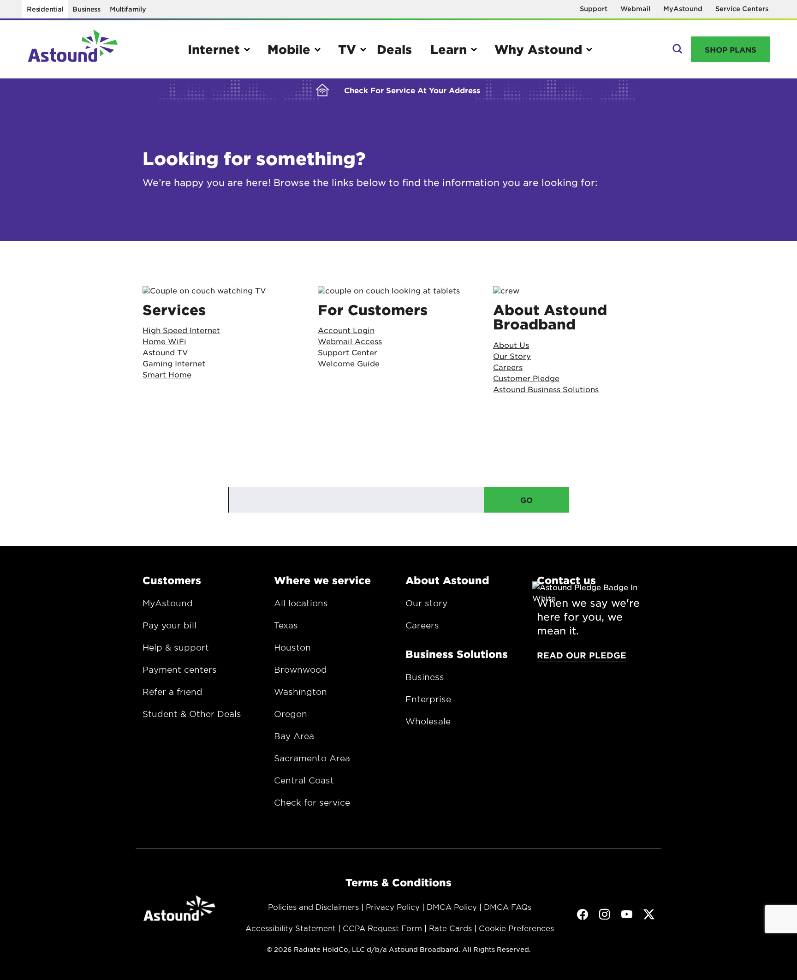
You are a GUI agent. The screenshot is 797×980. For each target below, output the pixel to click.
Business (86, 9)
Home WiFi (164, 341)
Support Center (347, 352)
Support (593, 8)
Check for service (312, 802)
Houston (292, 647)
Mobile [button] (289, 49)
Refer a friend (172, 692)
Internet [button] (214, 49)
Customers (172, 580)
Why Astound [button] (538, 49)
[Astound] (73, 49)
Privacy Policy (393, 906)
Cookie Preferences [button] (516, 927)
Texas (286, 625)
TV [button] (347, 49)
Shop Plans (730, 49)
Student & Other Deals (192, 714)
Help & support (176, 647)
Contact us (566, 580)
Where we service (322, 580)
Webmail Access (350, 341)
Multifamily (128, 9)
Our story (426, 603)
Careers (422, 625)
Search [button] (676, 49)
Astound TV (165, 352)
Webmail (635, 8)
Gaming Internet (174, 363)
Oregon (290, 714)
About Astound (447, 580)
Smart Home (167, 374)
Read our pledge (581, 655)
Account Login (346, 330)
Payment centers (180, 669)
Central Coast (304, 780)
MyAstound (682, 8)
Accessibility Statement (290, 927)
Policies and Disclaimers (313, 906)
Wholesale (428, 721)
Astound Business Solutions (546, 389)
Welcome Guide (349, 363)
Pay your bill (169, 625)
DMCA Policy (452, 906)
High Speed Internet (181, 330)
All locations (301, 603)
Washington (300, 692)
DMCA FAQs (507, 906)
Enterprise (428, 699)
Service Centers (741, 8)
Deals (394, 49)
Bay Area (294, 736)
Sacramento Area (312, 758)
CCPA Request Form (382, 927)
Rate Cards (450, 927)
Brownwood (300, 669)
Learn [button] (448, 49)
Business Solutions (456, 654)
